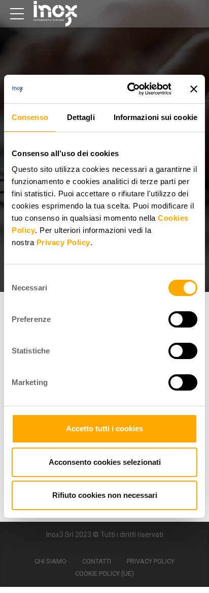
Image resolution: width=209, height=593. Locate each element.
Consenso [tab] (30, 117)
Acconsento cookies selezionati (105, 462)
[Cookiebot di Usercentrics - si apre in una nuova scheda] (129, 89)
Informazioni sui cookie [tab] (155, 117)
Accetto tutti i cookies (104, 428)
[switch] (182, 319)
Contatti (96, 561)
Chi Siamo (50, 561)
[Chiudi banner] (193, 89)
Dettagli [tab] (81, 117)
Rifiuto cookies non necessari (104, 495)
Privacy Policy (63, 242)
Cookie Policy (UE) (104, 573)
